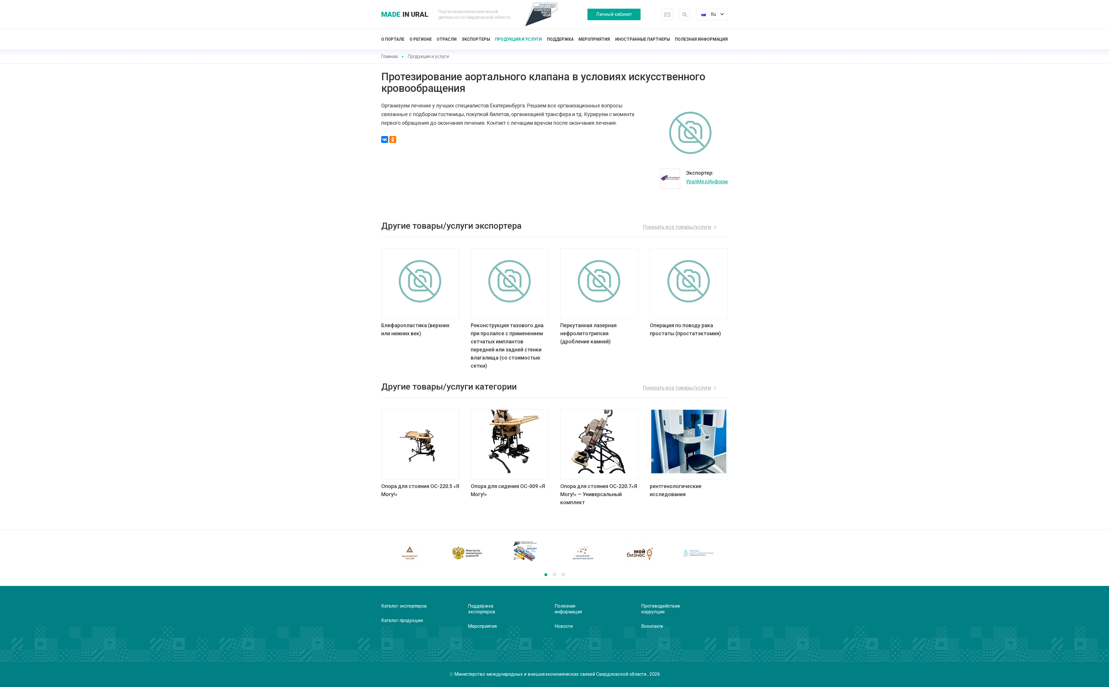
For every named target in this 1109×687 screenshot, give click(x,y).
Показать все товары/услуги (677, 227)
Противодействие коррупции (660, 609)
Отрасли (447, 39)
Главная (389, 56)
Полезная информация (701, 39)
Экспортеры (476, 39)
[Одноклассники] (392, 139)
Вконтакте (652, 626)
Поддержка (560, 39)
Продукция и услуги (518, 39)
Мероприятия (594, 39)
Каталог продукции (402, 620)
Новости (563, 626)
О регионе (421, 39)
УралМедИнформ (707, 181)
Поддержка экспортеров (481, 609)
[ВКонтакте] (384, 139)
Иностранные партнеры (642, 39)
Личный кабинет (614, 14)
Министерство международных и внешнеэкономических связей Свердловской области (550, 674)
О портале (392, 39)
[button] (545, 574)
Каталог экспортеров (404, 606)
